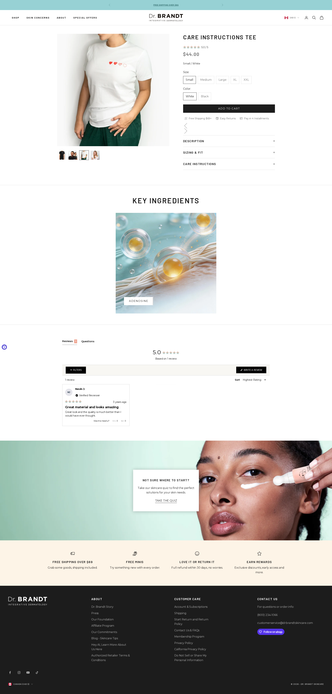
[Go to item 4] (95, 155)
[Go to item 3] (84, 155)
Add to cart (229, 108)
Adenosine (138, 301)
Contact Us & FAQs (186, 630)
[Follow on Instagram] (19, 672)
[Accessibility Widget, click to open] (4, 347)
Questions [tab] (87, 342)
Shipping (180, 613)
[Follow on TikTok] (37, 672)
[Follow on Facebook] (10, 672)
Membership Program (189, 636)
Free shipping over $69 (165, 5)
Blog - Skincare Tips (104, 638)
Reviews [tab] (69, 342)
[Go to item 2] (73, 155)
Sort (238, 379)
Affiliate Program (102, 625)
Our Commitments (104, 632)
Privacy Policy (183, 643)
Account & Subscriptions (191, 606)
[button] (195, 47)
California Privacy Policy (190, 649)
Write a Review (254, 370)
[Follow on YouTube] (28, 672)
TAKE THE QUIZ (166, 500)
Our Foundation (102, 619)
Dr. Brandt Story (102, 606)
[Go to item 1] (62, 155)
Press (95, 613)
